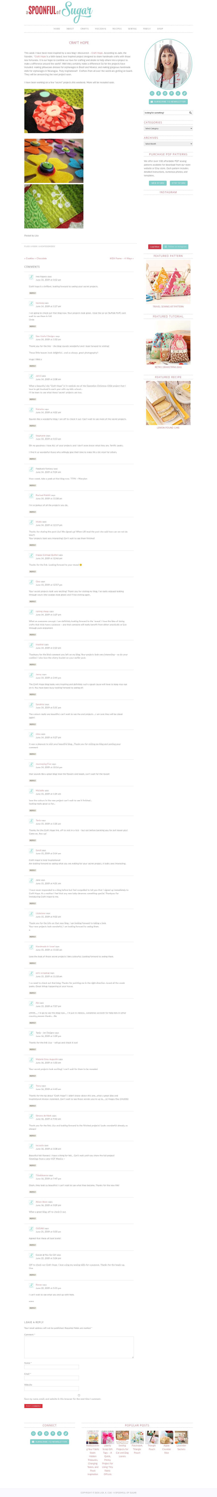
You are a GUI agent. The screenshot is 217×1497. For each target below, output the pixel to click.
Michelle (40, 791)
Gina (38, 582)
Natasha (40, 409)
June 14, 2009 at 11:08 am (49, 499)
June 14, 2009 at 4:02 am (48, 413)
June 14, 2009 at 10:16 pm (49, 767)
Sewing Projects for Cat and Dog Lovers (122, 1451)
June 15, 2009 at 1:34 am (48, 794)
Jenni (38, 376)
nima (38, 734)
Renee (39, 1285)
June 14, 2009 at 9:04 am (48, 472)
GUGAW (40, 1228)
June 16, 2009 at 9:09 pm (48, 1205)
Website (28, 1385)
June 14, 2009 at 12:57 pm (49, 585)
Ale (37, 1003)
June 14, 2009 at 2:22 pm (48, 648)
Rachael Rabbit (43, 495)
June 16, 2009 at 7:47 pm (48, 1179)
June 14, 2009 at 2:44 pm (48, 678)
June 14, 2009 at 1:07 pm (48, 615)
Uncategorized (46, 246)
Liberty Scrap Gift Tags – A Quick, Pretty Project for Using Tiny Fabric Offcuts (107, 1460)
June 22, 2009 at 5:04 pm (48, 1258)
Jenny (39, 675)
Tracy (38, 1086)
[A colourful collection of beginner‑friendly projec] (181, 219)
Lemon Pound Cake (168, 427)
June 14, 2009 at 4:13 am (48, 439)
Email (27, 1374)
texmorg (40, 303)
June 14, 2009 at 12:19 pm (49, 525)
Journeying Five (43, 764)
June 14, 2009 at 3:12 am (48, 280)
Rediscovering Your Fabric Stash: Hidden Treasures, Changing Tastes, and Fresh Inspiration (92, 1460)
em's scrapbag (43, 973)
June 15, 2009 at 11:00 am (49, 950)
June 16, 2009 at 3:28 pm (48, 1149)
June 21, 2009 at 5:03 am (48, 1232)
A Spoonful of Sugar (108, 12)
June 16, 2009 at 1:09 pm (48, 1036)
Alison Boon (42, 1202)
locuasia (40, 1146)
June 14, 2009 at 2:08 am (48, 379)
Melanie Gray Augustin (47, 1059)
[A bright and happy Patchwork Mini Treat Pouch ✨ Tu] (156, 233)
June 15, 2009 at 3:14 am (48, 854)
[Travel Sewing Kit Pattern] (168, 282)
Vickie (39, 522)
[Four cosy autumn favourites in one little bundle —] (156, 219)
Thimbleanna (42, 1175)
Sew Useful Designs (45, 336)
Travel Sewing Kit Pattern (168, 306)
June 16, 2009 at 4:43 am (48, 1089)
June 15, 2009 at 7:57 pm (48, 1006)
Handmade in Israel (45, 947)
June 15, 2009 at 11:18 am (49, 976)
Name (28, 1363)
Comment (29, 1335)
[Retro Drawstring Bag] (168, 342)
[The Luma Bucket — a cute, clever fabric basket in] (156, 204)
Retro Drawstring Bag (168, 367)
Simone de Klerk (44, 1116)
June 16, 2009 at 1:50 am (48, 1063)
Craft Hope (97, 53)
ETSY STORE (179, 183)
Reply (33, 293)
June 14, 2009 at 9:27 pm (48, 738)
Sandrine (40, 704)
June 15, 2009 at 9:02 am (48, 917)
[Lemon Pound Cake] (168, 403)
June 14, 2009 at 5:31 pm (48, 708)
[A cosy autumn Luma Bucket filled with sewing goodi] (181, 233)
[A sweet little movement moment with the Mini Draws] (181, 204)
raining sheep (42, 611)
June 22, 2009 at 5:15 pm (48, 1288)
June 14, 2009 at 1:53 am (48, 340)
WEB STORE (157, 183)
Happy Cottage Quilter (47, 555)
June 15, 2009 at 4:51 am (48, 884)
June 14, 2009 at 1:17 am (48, 306)
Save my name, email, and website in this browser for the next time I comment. (62, 1399)
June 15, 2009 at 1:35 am (48, 824)
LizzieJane (40, 913)
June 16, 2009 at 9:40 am (48, 1119)
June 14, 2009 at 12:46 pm (49, 558)
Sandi (38, 850)
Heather (40, 645)
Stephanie (40, 436)
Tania (38, 820)
